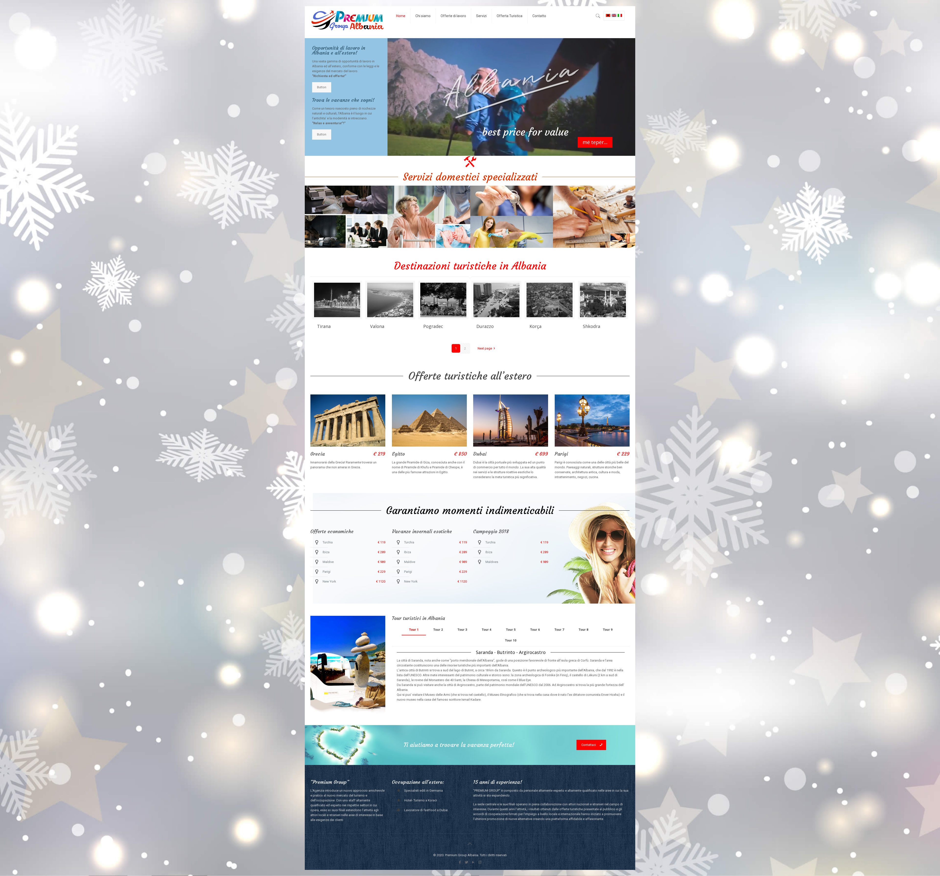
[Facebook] (460, 862)
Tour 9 (607, 629)
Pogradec (433, 326)
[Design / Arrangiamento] (346, 217)
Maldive (328, 562)
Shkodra (591, 326)
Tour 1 (414, 629)
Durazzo (485, 326)
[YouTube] (473, 862)
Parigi (326, 571)
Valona (377, 326)
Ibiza (326, 552)
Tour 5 (511, 629)
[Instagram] (479, 862)
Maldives (491, 562)
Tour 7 (559, 629)
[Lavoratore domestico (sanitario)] (511, 217)
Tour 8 (583, 629)
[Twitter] (466, 862)
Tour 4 (486, 629)
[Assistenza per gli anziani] (429, 217)
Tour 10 (510, 640)
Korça (535, 326)
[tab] (414, 629)
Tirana (324, 326)
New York (329, 581)
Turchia (328, 542)
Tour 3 (462, 629)
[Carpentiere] (594, 217)
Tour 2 (438, 629)
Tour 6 (535, 629)
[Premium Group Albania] (347, 22)
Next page (485, 348)
